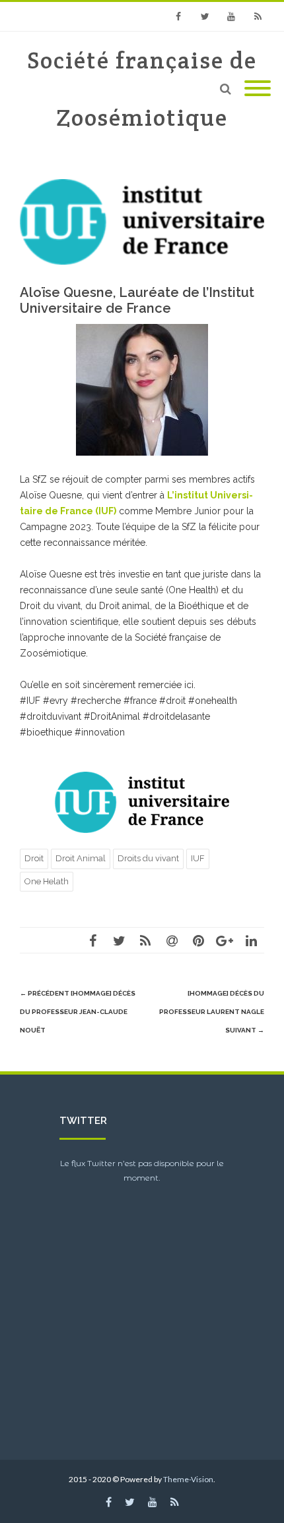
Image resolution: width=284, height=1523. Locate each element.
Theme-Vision (188, 1479)
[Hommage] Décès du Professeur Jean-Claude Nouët (77, 1012)
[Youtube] (231, 16)
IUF (198, 858)
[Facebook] (178, 16)
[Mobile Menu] (257, 88)
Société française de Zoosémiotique (142, 88)
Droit (34, 858)
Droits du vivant (148, 858)
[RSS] (257, 16)
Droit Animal (80, 858)
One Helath (46, 881)
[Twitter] (205, 16)
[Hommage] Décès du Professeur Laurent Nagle (211, 1012)
